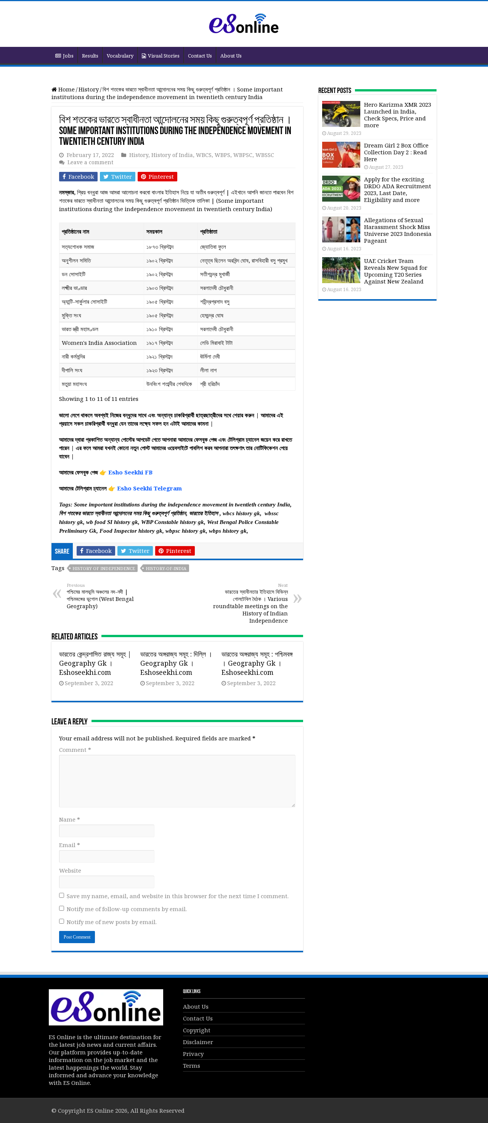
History (89, 89)
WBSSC (264, 155)
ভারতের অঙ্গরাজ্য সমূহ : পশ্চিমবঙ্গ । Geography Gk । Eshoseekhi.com (257, 663)
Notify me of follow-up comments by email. (127, 909)
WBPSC (242, 155)
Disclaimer (198, 1042)
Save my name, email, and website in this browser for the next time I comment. (178, 896)
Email (69, 845)
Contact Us (200, 55)
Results (90, 55)
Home (66, 89)
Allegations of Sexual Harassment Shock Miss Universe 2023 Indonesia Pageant (398, 230)
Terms (191, 1065)
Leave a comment (90, 162)
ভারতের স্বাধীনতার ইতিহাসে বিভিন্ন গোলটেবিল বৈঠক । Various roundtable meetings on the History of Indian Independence (250, 603)
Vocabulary (120, 55)
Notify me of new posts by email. (112, 922)
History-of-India (166, 568)
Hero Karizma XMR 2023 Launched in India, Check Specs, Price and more (397, 115)
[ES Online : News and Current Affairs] (244, 22)
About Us (231, 55)
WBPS (222, 155)
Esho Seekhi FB (130, 472)
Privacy (193, 1053)
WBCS (204, 155)
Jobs (68, 55)
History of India (172, 155)
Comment (75, 749)
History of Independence (103, 568)
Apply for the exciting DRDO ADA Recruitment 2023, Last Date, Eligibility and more (397, 189)
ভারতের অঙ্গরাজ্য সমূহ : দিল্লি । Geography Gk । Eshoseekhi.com (176, 663)
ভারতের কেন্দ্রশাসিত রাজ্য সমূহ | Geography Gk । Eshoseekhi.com (95, 663)
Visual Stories (164, 55)
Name (69, 819)
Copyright (196, 1030)
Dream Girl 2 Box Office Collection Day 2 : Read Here (396, 152)
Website (70, 870)
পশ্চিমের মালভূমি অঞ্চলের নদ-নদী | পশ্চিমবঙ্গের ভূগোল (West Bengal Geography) (100, 596)
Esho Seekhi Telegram (149, 488)
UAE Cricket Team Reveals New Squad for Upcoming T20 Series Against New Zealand (395, 271)
